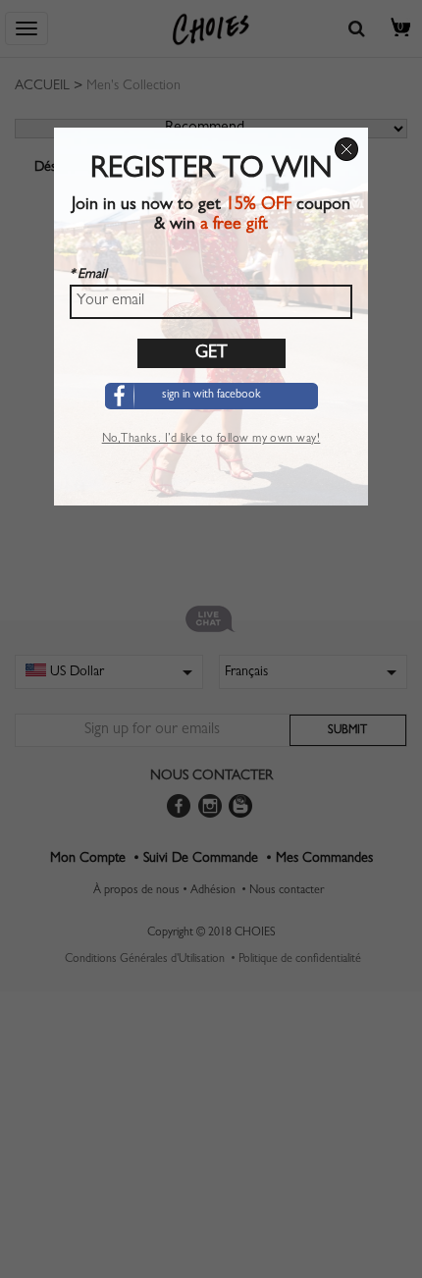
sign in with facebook (211, 395)
